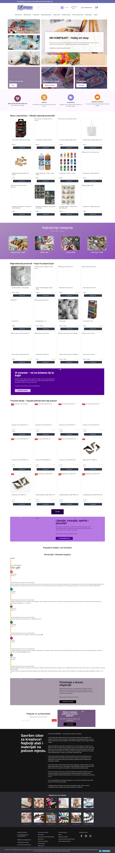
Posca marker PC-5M (87, 321)
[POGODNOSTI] (71, 97)
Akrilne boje (44, 252)
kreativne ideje (74, 7)
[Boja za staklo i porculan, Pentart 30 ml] (22, 343)
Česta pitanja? (41, 834)
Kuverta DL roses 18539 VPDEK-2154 (20, 459)
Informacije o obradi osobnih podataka (46, 836)
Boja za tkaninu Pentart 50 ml (89, 287)
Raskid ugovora (41, 845)
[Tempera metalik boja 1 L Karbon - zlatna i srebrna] (46, 161)
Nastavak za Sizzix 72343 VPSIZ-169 (91, 425)
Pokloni (95, 14)
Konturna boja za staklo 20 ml (42, 354)
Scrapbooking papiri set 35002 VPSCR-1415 (45, 494)
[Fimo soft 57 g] (22, 309)
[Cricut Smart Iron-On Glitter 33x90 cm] (46, 128)
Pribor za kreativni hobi (77, 14)
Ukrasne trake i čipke (18, 252)
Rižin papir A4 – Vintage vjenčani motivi (91, 206)
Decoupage (81, 81)
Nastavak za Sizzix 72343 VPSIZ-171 (67, 425)
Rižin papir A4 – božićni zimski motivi (91, 173)
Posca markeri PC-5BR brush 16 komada (21, 139)
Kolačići (60, 834)
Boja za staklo (26, 824)
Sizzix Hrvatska (16, 81)
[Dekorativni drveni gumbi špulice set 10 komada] (22, 161)
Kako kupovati (41, 839)
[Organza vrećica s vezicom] (93, 343)
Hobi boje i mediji (97, 252)
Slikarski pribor (27, 14)
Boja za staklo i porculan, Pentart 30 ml (20, 354)
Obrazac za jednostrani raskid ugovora (66, 839)
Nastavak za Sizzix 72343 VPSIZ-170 (44, 425)
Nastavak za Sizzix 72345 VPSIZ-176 (20, 425)
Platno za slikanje (64, 809)
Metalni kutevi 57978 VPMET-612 (19, 494)
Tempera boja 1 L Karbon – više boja (67, 173)
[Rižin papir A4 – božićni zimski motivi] (93, 161)
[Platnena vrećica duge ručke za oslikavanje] (69, 343)
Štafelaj (76, 809)
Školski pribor (88, 14)
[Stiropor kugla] (69, 309)
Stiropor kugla (62, 321)
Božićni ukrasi (18, 14)
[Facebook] (81, 836)
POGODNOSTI (71, 102)
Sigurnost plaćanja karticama (64, 841)
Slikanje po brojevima (26, 809)
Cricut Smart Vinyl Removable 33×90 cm (68, 139)
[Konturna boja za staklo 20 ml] (46, 343)
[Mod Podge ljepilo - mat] (46, 309)
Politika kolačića (106, 850)
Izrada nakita (36, 14)
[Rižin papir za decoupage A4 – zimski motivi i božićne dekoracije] (22, 195)
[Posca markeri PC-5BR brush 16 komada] (22, 128)
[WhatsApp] (90, 836)
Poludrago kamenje (88, 824)
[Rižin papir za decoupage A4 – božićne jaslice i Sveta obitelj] (46, 195)
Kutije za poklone (39, 809)
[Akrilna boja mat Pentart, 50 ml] (69, 276)
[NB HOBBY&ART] (25, 7)
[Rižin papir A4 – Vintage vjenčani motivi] (93, 195)
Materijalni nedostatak (63, 836)
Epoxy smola (89, 809)
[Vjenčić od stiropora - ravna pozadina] (22, 276)
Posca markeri (63, 824)
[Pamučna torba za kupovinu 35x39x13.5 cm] (93, 128)
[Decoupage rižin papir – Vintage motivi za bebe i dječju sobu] (69, 195)
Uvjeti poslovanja (41, 843)
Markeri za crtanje (51, 81)
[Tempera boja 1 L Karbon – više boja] (69, 161)
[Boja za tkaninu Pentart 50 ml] (93, 276)
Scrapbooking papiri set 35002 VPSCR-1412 (68, 494)
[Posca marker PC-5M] (93, 309)
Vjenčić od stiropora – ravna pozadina (20, 287)
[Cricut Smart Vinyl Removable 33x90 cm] (69, 128)
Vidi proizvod (22, 147)
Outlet (67, 7)
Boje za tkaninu (51, 824)
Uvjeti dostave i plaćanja (43, 841)
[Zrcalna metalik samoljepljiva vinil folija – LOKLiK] (46, 276)
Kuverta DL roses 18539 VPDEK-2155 (67, 459)
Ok (100, 850)
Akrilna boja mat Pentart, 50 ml (66, 287)
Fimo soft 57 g (15, 321)
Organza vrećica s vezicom (89, 354)
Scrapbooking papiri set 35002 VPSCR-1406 (92, 494)
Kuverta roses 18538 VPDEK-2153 (43, 459)
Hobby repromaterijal (46, 14)
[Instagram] (86, 836)
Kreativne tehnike (66, 14)
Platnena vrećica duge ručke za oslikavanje (68, 354)
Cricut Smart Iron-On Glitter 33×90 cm (44, 139)
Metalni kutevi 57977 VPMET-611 (90, 459)
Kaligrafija (39, 824)
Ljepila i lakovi (56, 14)
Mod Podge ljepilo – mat (41, 321)
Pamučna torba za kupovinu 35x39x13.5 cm (92, 139)
